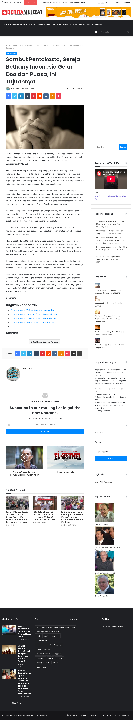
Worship (67, 24)
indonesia (55, 636)
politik (50, 658)
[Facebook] (8, 96)
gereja (46, 636)
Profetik (57, 24)
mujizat (47, 649)
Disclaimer (93, 715)
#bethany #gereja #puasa (45, 342)
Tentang (117, 2)
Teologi (99, 24)
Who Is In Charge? (102, 524)
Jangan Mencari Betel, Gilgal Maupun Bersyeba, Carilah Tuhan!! (24, 653)
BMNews (7, 24)
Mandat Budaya (19, 24)
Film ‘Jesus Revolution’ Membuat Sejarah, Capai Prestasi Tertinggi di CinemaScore (110, 240)
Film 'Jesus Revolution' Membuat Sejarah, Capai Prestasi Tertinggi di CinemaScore (109, 319)
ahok (38, 636)
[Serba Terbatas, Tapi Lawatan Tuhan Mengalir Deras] (97, 342)
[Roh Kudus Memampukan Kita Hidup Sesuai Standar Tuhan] (97, 329)
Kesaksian (58, 645)
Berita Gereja (19, 45)
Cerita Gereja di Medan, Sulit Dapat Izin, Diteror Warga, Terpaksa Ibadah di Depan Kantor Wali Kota (72, 517)
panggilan (57, 654)
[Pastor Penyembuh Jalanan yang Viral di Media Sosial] (9, 630)
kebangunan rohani (44, 645)
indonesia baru (42, 640)
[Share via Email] (73, 353)
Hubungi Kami (124, 715)
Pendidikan (41, 658)
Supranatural (44, 24)
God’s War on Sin (101, 596)
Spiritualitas (78, 24)
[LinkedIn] (21, 96)
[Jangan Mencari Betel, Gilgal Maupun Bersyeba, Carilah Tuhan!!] (9, 649)
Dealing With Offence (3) (105, 573)
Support (84, 715)
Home (108, 2)
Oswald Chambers (43, 654)
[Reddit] (39, 96)
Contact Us (103, 715)
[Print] (79, 353)
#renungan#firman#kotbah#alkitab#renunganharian (56, 627)
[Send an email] (18, 89)
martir (39, 649)
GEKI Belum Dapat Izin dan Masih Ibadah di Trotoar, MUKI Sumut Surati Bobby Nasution (44, 516)
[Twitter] (14, 96)
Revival (32, 24)
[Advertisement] (111, 89)
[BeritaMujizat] (22, 12)
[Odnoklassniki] (52, 96)
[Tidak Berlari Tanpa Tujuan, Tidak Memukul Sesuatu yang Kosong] (97, 287)
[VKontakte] (46, 96)
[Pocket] (58, 96)
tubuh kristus (41, 667)
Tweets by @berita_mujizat (113, 626)
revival (55, 663)
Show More (16, 703)
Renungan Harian (43, 663)
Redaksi (14, 89)
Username (99, 432)
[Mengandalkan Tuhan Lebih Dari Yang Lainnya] (97, 300)
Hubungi (126, 2)
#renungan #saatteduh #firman (48, 632)
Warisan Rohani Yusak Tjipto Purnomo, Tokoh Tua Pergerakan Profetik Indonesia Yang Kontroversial (24, 682)
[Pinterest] (33, 96)
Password (99, 442)
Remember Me (102, 452)
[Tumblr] (27, 96)
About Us (113, 715)
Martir (90, 24)
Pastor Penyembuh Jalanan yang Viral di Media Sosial (24, 631)
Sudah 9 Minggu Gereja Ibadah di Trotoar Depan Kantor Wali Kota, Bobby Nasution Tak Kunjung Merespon (17, 517)
